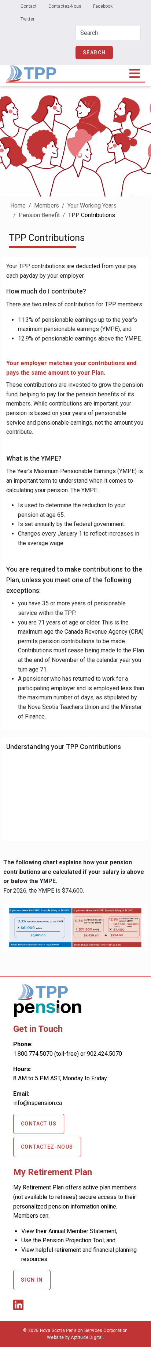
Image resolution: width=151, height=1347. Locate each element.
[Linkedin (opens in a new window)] (19, 1307)
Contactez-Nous (64, 6)
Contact (29, 6)
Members (46, 205)
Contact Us (38, 1124)
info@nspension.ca (37, 1102)
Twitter (27, 19)
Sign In (32, 1280)
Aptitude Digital (87, 1337)
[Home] (31, 70)
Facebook (103, 6)
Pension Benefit (39, 215)
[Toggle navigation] (135, 73)
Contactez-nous (47, 1147)
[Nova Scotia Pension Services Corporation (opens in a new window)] (47, 1014)
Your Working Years (92, 205)
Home (18, 205)
